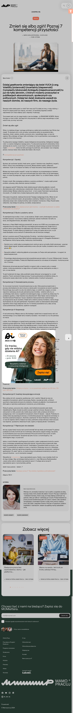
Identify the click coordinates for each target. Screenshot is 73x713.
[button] (70, 11)
